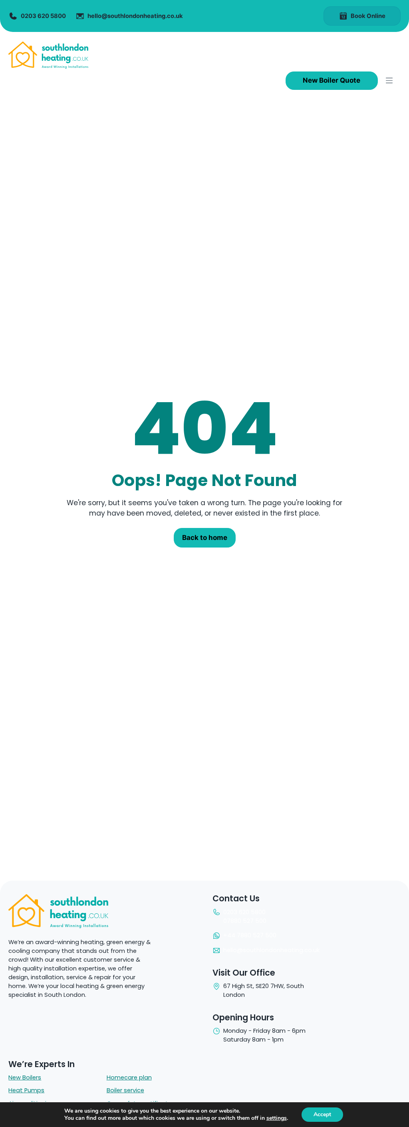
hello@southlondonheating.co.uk (271, 950)
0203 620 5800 (244, 912)
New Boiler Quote (331, 80)
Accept (322, 1114)
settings (276, 1118)
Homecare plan (129, 1077)
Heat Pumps (26, 1090)
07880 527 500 (244, 921)
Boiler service (125, 1090)
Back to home (204, 538)
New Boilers (24, 1077)
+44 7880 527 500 (249, 935)
